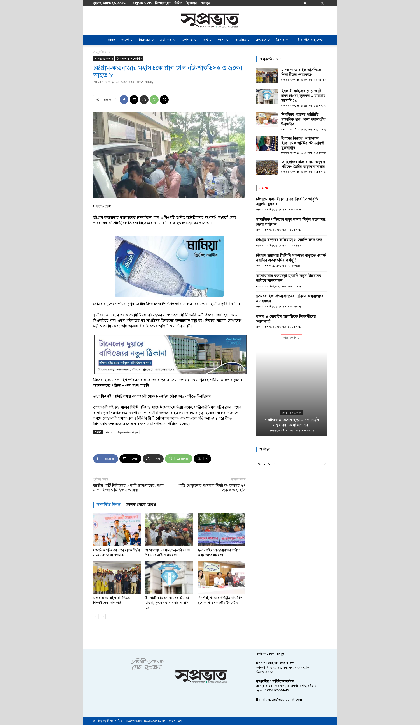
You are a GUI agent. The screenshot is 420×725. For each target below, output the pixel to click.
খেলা (221, 40)
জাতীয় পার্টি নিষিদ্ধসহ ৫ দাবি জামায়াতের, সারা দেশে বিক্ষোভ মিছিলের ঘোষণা (128, 487)
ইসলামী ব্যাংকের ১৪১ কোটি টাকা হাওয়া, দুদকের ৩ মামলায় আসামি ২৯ (167, 603)
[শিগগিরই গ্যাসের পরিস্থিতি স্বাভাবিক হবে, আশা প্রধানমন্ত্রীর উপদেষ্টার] (221, 577)
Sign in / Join (142, 3)
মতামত (261, 40)
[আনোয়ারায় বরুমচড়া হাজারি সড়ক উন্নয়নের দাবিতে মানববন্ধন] (169, 529)
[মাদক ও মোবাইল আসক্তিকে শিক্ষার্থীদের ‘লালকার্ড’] (117, 577)
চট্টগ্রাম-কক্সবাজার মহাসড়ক (127, 432)
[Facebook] (313, 3)
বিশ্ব (205, 40)
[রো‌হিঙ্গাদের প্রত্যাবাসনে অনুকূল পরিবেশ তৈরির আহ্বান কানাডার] (267, 167)
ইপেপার (192, 3)
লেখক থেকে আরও (141, 504)
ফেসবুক (205, 3)
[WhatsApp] (154, 99)
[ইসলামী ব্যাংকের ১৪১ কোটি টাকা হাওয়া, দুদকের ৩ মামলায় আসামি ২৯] (169, 577)
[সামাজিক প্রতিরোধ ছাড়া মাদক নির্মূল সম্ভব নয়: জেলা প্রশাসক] (117, 529)
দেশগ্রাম (187, 40)
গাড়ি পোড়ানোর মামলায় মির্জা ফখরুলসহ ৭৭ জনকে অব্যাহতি (211, 487)
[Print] (144, 99)
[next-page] (103, 616)
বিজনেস (144, 40)
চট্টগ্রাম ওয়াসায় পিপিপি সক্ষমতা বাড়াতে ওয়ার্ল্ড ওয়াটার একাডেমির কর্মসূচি (291, 258)
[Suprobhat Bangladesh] (210, 20)
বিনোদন (240, 40)
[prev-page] (96, 616)
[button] (305, 3)
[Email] (134, 99)
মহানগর (166, 40)
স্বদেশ (125, 40)
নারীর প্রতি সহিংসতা (308, 40)
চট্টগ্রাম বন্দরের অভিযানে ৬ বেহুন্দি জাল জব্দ (289, 239)
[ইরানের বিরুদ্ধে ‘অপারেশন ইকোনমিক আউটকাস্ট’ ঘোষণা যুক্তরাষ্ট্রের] (267, 143)
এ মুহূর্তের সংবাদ (103, 58)
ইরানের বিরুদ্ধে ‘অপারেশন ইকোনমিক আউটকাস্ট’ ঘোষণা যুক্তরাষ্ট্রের (302, 143)
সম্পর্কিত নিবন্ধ (109, 504)
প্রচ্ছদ (111, 40)
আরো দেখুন (290, 338)
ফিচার (280, 40)
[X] (322, 3)
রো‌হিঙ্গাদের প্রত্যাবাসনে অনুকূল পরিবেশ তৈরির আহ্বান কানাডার (303, 164)
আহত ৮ (109, 432)
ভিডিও (178, 3)
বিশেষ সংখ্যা (162, 3)
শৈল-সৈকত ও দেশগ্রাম (129, 58)
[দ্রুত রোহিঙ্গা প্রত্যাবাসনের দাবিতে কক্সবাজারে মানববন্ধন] (221, 529)
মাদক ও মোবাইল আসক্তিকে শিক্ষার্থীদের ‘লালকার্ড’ (301, 72)
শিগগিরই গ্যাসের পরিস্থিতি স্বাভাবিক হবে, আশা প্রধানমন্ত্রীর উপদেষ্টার (303, 119)
